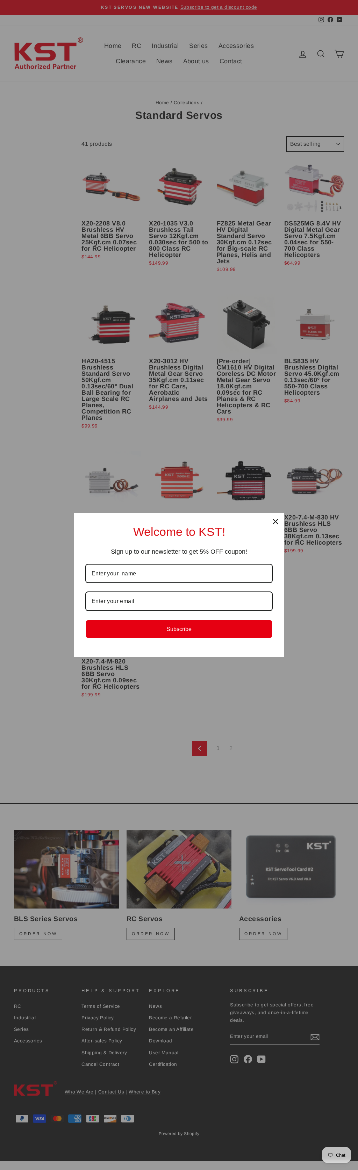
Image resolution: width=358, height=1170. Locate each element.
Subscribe (179, 629)
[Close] (275, 521)
